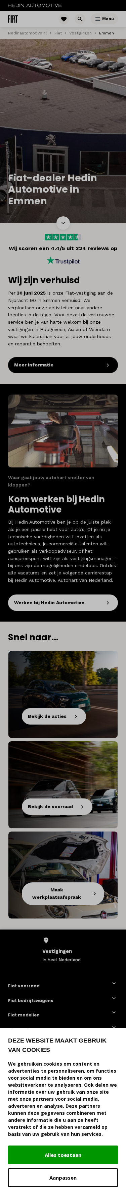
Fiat (58, 33)
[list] (63, 949)
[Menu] (98, 19)
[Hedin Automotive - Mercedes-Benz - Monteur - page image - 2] (63, 431)
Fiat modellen (24, 1014)
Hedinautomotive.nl (27, 33)
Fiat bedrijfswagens (30, 1000)
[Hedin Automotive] (35, 5)
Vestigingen (80, 33)
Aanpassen (63, 1177)
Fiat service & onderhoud (37, 1029)
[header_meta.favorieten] (64, 19)
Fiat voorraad (24, 985)
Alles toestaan (63, 1155)
